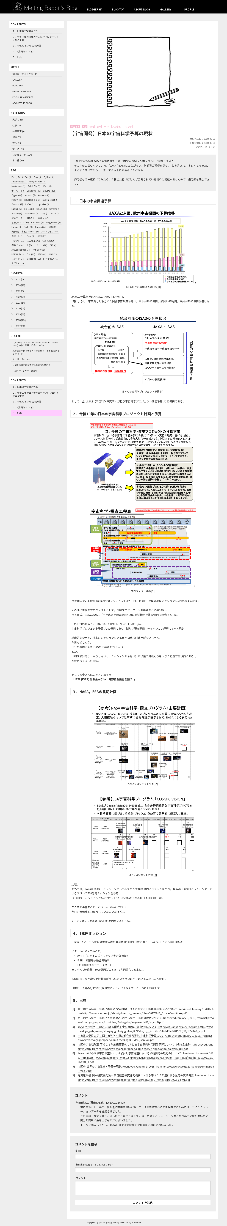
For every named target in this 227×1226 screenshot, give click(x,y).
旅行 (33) (16, 143)
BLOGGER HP (94, 9)
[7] (73, 301)
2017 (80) (20, 326)
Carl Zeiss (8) (37, 222)
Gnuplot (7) (17, 204)
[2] (153, 591)
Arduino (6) (43, 195)
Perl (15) (16, 177)
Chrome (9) (54, 208)
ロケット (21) (18, 240)
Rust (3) (37, 177)
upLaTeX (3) (43, 204)
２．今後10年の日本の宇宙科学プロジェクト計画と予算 (35, 38)
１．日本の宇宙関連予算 (25, 31)
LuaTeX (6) (17, 208)
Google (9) (41, 208)
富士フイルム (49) (20, 222)
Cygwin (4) (17, 195)
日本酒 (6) (30, 217)
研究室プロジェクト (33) (23, 254)
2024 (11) (20, 285)
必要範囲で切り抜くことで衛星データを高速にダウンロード (35, 352)
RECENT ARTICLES (21, 91)
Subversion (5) (31, 213)
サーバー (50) (18, 190)
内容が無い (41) (50, 258)
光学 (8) (15, 231)
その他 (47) (18, 160)
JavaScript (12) (19, 181)
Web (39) (47, 186)
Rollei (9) (28, 226)
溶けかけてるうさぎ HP (24, 74)
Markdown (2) (18, 186)
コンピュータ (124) (22, 154)
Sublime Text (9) (50, 199)
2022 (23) (20, 296)
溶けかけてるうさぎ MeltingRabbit (110, 1222)
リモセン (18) (40, 245)
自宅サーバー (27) (30, 231)
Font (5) (31, 235)
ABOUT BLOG (142, 9)
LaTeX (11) (30, 204)
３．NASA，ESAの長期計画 (26, 45)
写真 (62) (53, 226)
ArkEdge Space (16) (21, 249)
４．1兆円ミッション (23, 51)
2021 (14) (20, 302)
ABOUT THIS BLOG (22, 103)
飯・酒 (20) (18, 148)
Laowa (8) (16, 226)
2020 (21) (20, 308)
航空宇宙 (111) (19, 131)
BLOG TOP (118, 9)
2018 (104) (21, 320)
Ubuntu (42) (49, 190)
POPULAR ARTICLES (22, 97)
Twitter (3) (54, 213)
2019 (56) (20, 314)
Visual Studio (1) (32, 199)
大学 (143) (17, 119)
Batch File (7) (34, 186)
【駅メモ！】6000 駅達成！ (25, 370)
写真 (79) (16, 137)
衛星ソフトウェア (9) (22, 245)
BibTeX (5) (29, 208)
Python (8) (49, 177)
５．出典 (17, 57)
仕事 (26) (16, 125)
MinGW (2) (17, 199)
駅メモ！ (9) (17, 217)
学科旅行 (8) (39, 249)
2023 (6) (20, 291)
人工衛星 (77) (33, 240)
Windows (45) (34, 190)
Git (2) (44, 213)
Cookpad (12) (34, 258)
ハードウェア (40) (49, 231)
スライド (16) (18, 258)
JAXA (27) (41, 235)
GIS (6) (53, 245)
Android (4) (30, 195)
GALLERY (165, 9)
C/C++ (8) (27, 177)
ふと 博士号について (22, 359)
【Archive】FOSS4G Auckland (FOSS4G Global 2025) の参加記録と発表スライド (35, 344)
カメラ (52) (43, 217)
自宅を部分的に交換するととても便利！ (31, 364)
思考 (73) (53, 254)
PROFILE (189, 9)
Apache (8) (17, 213)
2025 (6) (20, 279)
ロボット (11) (18, 235)
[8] (159, 287)
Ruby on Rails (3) (37, 181)
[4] (161, 391)
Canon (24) (40, 226)
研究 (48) (42, 254)
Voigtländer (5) (53, 222)
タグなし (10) (18, 263)
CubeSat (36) (48, 240)
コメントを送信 (143, 1202)
